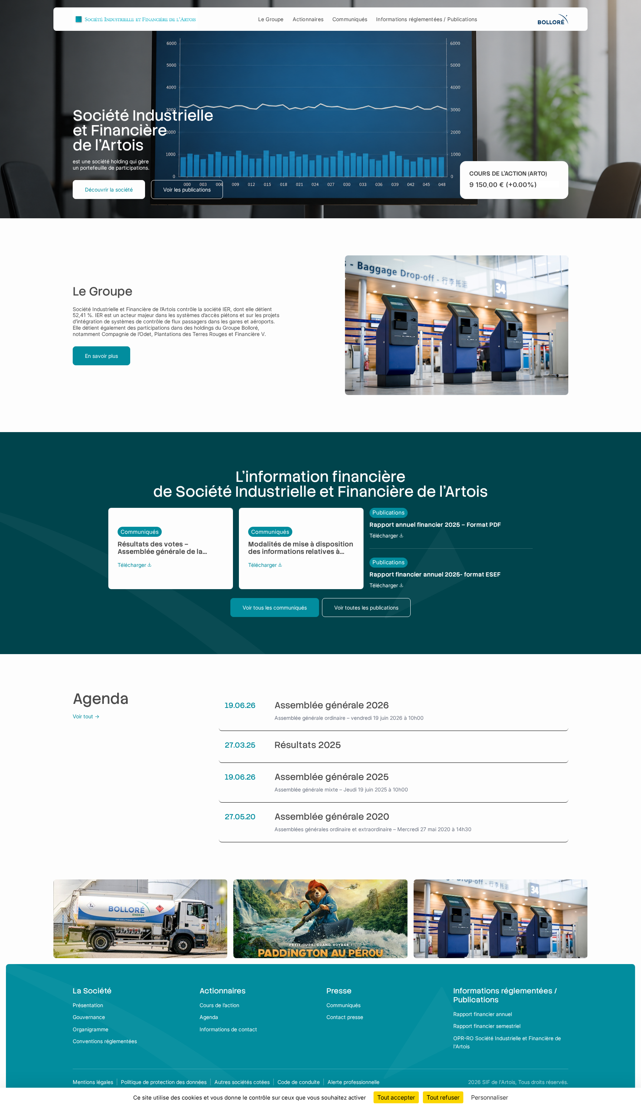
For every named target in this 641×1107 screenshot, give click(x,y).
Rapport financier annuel (482, 1014)
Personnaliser (489, 1097)
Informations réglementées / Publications (426, 19)
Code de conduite (298, 1082)
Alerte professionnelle (353, 1082)
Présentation (88, 1005)
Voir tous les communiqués (275, 607)
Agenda (209, 1017)
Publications (388, 513)
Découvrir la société (109, 189)
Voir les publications (187, 189)
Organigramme (90, 1029)
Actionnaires (308, 19)
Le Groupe (271, 19)
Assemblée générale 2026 (332, 705)
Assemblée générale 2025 (332, 777)
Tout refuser (443, 1097)
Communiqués (349, 19)
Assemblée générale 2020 (332, 817)
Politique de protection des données (164, 1082)
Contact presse (344, 1017)
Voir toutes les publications (366, 607)
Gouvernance (89, 1017)
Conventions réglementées (105, 1041)
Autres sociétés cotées (242, 1082)
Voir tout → (86, 716)
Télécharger (134, 565)
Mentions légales (93, 1082)
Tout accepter (396, 1097)
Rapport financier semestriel (486, 1026)
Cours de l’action (219, 1005)
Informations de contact (228, 1029)
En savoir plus (101, 356)
